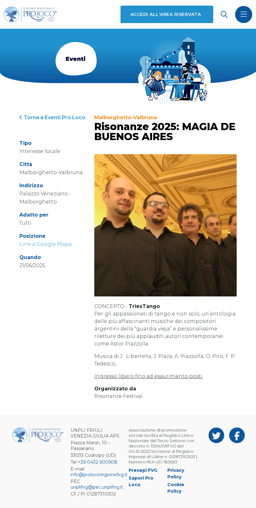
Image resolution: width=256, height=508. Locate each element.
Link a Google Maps (45, 244)
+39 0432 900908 (97, 462)
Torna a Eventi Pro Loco (53, 117)
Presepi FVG (143, 470)
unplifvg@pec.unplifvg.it (97, 487)
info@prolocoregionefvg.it (99, 474)
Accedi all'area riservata (165, 14)
